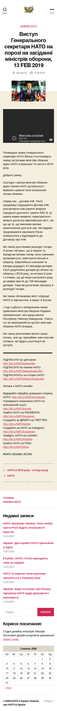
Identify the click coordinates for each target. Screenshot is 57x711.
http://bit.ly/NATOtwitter (17, 424)
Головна (8, 498)
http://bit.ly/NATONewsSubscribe (22, 371)
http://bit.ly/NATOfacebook (19, 416)
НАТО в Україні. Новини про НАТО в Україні (21, 702)
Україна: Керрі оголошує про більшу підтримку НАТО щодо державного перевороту (27, 593)
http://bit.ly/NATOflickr (16, 447)
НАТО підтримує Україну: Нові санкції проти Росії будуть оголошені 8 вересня (27, 527)
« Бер (7, 688)
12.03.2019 (39, 72)
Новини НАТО (28, 26)
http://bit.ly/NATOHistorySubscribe (23, 379)
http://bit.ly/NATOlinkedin (18, 439)
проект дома (10, 639)
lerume (23, 72)
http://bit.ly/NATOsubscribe (19, 363)
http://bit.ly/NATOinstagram (19, 431)
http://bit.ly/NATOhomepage (28, 397)
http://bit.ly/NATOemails (17, 408)
